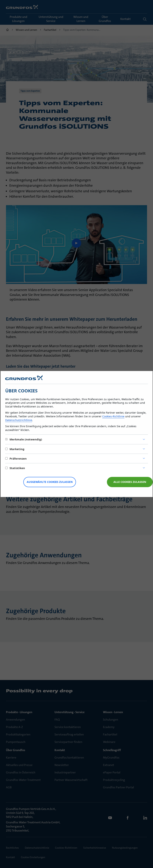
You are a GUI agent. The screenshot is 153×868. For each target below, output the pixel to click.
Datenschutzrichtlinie (18, 420)
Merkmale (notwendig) (26, 439)
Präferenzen (18, 458)
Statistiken (17, 468)
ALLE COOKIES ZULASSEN (129, 482)
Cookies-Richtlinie (113, 416)
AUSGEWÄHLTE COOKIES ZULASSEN (50, 482)
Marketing (17, 449)
